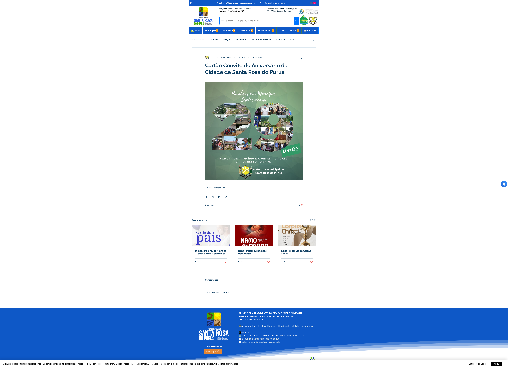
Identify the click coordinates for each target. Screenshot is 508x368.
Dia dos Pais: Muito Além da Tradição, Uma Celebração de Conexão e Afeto (210, 252)
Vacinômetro (240, 39)
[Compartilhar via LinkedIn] (219, 197)
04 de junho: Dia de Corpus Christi (296, 252)
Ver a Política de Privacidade (226, 363)
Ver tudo (312, 220)
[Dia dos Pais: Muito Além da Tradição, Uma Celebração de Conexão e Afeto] (211, 235)
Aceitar (496, 363)
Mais (292, 39)
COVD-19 (214, 39)
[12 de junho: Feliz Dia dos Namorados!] (254, 235)
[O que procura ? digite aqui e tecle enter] (296, 21)
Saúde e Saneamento (261, 39)
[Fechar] (504, 364)
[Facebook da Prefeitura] (311, 3)
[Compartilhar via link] (225, 197)
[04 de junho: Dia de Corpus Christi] (297, 235)
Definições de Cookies (478, 363)
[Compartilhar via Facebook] (206, 197)
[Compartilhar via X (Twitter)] (213, 197)
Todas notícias (198, 39)
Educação (280, 39)
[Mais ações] (301, 57)
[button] (212, 30)
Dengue (226, 39)
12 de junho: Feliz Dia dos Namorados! (252, 252)
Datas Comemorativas (215, 188)
